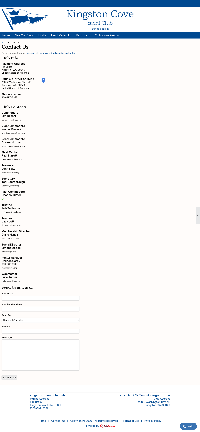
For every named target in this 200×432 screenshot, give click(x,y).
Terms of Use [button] (131, 421)
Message (7, 337)
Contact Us (58, 421)
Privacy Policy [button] (152, 421)
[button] (24, 35)
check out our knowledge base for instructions (52, 53)
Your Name (7, 293)
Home (6, 35)
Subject (6, 326)
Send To (6, 315)
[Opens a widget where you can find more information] (188, 426)
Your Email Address (12, 304)
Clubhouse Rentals (107, 35)
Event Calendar (61, 35)
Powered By (92, 426)
